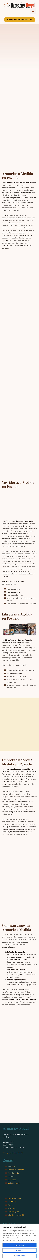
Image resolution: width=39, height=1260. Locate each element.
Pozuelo (11, 1208)
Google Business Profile (13, 1153)
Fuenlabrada (13, 1173)
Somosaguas (13, 1212)
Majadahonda (14, 1183)
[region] (19, 1242)
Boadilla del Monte (16, 1170)
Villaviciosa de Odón (16, 1215)
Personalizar (19, 1250)
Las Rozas (12, 1180)
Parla (10, 1205)
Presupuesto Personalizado (19, 20)
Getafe (11, 1176)
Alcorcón (12, 1166)
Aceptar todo (19, 1245)
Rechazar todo (19, 1256)
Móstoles (12, 1202)
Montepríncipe (14, 1198)
